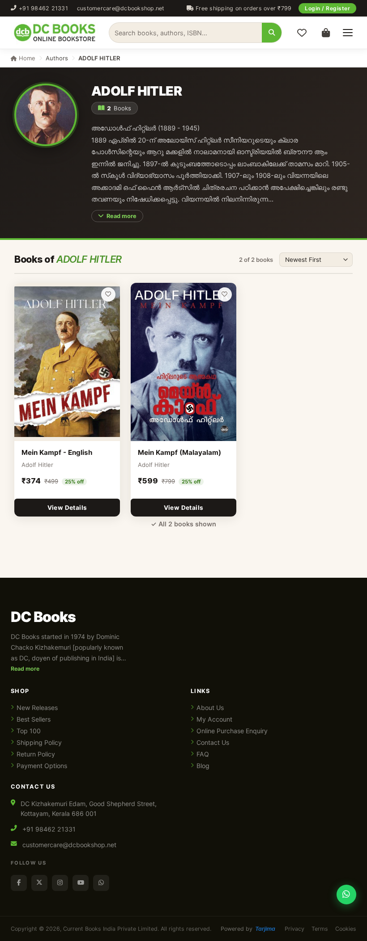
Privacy (294, 928)
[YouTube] (81, 883)
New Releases (37, 707)
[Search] (272, 32)
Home (26, 58)
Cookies (345, 928)
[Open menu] (347, 32)
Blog (202, 765)
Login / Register (327, 8)
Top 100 (29, 731)
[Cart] (326, 32)
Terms (320, 928)
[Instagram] (60, 883)
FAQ (202, 754)
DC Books (43, 617)
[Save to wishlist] (108, 294)
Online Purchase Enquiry (232, 731)
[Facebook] (19, 883)
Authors (57, 58)
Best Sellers (34, 719)
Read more (122, 216)
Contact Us (212, 742)
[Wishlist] (301, 32)
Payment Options (42, 765)
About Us (210, 707)
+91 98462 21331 (43, 8)
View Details (67, 507)
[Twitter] (39, 883)
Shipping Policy (39, 742)
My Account (214, 719)
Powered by (248, 928)
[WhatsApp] (101, 883)
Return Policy (36, 754)
